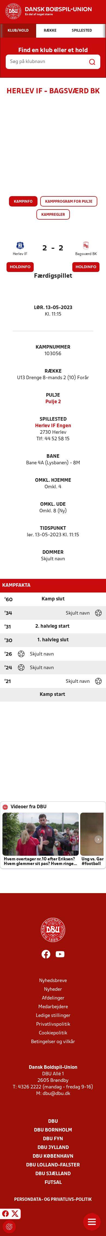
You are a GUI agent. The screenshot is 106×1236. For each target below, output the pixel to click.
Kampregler (53, 215)
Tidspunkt (53, 528)
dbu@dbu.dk (56, 1093)
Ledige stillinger (53, 1015)
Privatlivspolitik (53, 1024)
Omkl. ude (53, 504)
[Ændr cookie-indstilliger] (9, 1226)
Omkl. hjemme (53, 480)
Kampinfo (23, 201)
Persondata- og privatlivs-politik (53, 1200)
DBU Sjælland (53, 1174)
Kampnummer (53, 347)
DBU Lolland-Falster (53, 1165)
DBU (53, 1121)
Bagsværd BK (86, 254)
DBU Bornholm (53, 1130)
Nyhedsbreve (53, 980)
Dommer (53, 552)
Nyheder (53, 989)
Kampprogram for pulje (68, 201)
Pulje (53, 395)
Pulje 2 (53, 402)
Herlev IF (20, 254)
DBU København (53, 1156)
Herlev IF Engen (53, 426)
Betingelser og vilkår (53, 1042)
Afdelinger (53, 998)
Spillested (53, 419)
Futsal (53, 1182)
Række (53, 371)
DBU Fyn (53, 1139)
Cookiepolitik (53, 1033)
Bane (53, 456)
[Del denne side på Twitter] (14, 1214)
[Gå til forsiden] (46, 11)
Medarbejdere (53, 1007)
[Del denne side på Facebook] (5, 1214)
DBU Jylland (53, 1147)
